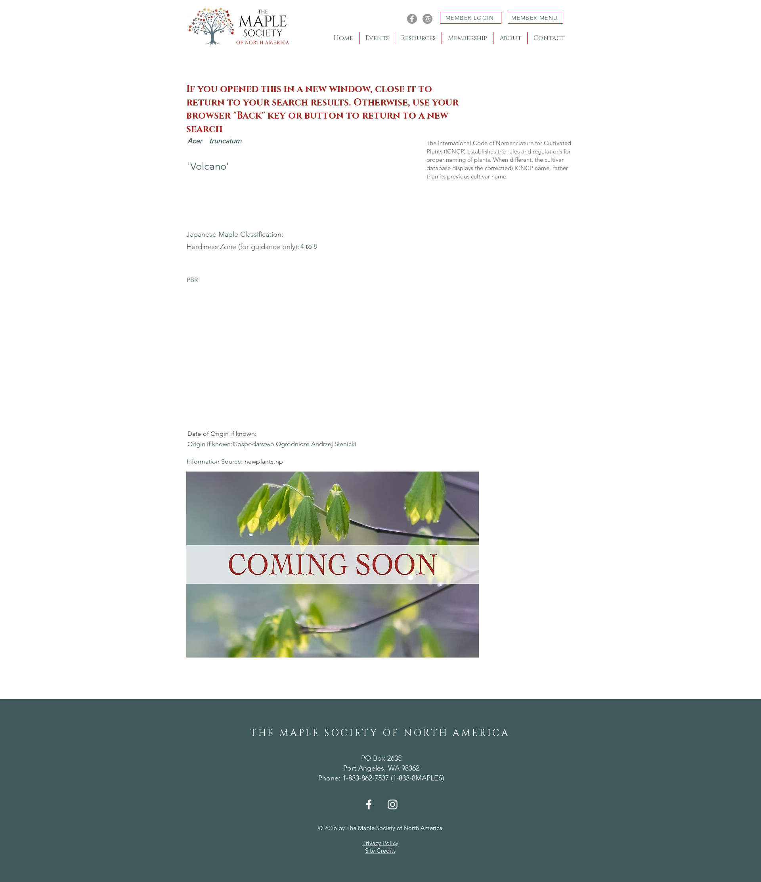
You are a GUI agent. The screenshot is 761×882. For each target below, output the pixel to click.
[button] (332, 565)
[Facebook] (412, 19)
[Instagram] (427, 19)
